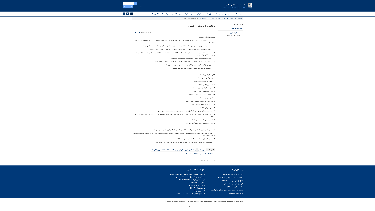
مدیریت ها (230, 18)
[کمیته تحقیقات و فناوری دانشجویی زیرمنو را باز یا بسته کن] (169, 14)
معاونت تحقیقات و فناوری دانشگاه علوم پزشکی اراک (200, 154)
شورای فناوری (204, 18)
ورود (141, 6)
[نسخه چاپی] (139, 32)
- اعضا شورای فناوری (235, 33)
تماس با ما (155, 14)
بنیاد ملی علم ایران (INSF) (235, 187)
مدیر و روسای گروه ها (223, 14)
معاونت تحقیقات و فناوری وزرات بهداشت (230, 177)
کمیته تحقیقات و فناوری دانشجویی (182, 14)
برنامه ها (165, 14)
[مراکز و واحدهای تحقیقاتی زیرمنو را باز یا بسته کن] (195, 14)
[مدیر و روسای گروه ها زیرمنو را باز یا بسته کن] (215, 14)
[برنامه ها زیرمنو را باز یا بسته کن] (161, 14)
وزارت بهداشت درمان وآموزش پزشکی (232, 174)
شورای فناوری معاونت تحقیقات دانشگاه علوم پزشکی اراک (167, 150)
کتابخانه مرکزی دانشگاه (236, 193)
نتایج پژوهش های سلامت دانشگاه (232, 181)
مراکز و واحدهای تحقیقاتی (204, 14)
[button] (128, 6)
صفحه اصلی (248, 14)
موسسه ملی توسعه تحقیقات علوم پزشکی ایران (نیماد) (227, 190)
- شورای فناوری (236, 28)
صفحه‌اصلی (238, 18)
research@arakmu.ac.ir (186, 180)
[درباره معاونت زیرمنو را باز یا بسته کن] (232, 14)
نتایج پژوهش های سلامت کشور (233, 184)
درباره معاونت (237, 14)
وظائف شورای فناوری (190, 150)
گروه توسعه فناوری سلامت (217, 18)
